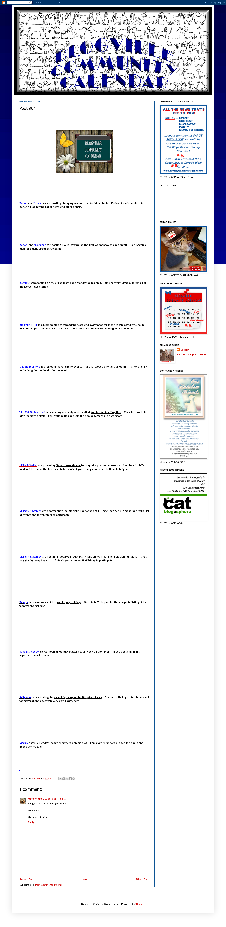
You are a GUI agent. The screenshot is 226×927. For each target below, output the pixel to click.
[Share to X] (67, 778)
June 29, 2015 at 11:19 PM (52, 798)
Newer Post (26, 878)
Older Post (142, 878)
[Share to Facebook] (70, 778)
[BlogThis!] (63, 778)
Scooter (184, 349)
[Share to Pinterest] (73, 778)
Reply (31, 822)
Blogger (139, 904)
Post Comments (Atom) (48, 884)
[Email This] (60, 778)
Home (84, 878)
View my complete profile (191, 354)
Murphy (32, 798)
